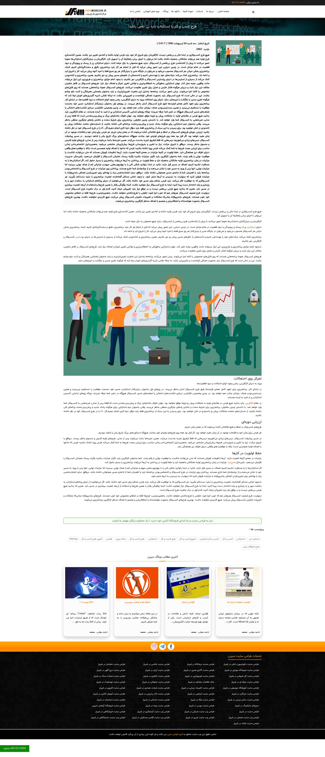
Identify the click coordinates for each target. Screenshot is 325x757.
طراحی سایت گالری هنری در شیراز (199, 670)
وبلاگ (165, 11)
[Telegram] (162, 646)
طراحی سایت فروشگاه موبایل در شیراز (241, 670)
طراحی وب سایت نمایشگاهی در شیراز (108, 717)
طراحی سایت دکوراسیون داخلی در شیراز (241, 664)
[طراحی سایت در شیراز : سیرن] (86, 11)
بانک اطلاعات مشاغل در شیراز (201, 682)
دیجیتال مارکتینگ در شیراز (247, 705)
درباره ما (210, 11)
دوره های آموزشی (151, 11)
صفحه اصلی (223, 11)
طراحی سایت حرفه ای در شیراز (245, 682)
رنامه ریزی (121, 539)
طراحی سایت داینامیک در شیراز (111, 699)
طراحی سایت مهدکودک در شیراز (110, 682)
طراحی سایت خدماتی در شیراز (156, 699)
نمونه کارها (188, 11)
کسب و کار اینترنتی (209, 539)
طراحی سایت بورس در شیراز (201, 705)
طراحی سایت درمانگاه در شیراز (200, 664)
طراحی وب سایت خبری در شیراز (200, 717)
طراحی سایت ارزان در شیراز (157, 670)
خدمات (199, 11)
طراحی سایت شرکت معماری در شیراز (152, 688)
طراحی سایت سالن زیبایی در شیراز (243, 699)
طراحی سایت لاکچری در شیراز (156, 676)
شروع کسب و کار (187, 539)
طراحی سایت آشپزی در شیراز (112, 688)
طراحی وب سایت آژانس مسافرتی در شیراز (150, 717)
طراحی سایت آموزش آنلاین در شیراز (109, 693)
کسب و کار (227, 539)
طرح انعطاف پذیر (251, 546)
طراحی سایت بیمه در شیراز (157, 705)
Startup (74, 539)
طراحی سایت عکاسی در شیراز (156, 664)
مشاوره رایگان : (244, 2)
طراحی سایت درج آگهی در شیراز (111, 670)
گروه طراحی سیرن (175, 734)
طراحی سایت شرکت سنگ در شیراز (109, 676)
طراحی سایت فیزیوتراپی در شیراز (199, 676)
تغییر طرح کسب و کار (91, 539)
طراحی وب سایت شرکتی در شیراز (199, 711)
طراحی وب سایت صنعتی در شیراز (244, 717)
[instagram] (154, 646)
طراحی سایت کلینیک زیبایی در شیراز (197, 688)
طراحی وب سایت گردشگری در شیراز (153, 711)
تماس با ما (135, 11)
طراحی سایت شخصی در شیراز (201, 693)
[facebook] (171, 646)
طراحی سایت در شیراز (249, 711)
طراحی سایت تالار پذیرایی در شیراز (153, 693)
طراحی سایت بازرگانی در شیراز (245, 693)
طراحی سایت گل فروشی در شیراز (244, 676)
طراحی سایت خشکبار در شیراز (111, 664)
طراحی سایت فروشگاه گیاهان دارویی (108, 705)
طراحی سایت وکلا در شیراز (202, 699)
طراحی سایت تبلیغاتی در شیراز (155, 682)
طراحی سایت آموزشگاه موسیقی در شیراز (241, 688)
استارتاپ (250, 227)
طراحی (109, 539)
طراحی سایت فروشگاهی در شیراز (110, 711)
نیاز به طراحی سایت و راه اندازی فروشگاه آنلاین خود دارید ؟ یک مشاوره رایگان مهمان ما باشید (162, 521)
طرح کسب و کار (168, 539)
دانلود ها (175, 11)
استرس (78, 237)
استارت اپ (254, 539)
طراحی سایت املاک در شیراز (246, 723)
